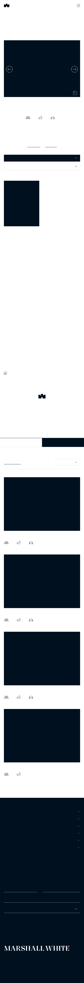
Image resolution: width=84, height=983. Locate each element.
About (9, 847)
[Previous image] (9, 69)
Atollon (49, 962)
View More (65, 462)
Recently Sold (12, 462)
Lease (8, 826)
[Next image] (74, 69)
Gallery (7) (33, 144)
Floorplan (51, 144)
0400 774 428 (12, 242)
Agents (9, 840)
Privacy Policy (10, 962)
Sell (7, 818)
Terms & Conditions (12, 959)
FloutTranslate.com (26, 967)
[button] (42, 396)
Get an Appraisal (17, 158)
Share (11, 166)
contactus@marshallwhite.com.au (25, 928)
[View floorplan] (75, 93)
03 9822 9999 (12, 923)
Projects (11, 833)
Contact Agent (21, 442)
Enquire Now (63, 442)
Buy (7, 811)
